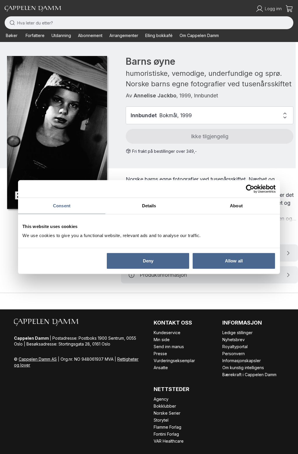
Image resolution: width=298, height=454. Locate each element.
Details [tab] (149, 205)
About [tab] (236, 205)
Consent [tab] (61, 205)
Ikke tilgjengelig (209, 136)
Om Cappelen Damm (199, 35)
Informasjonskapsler (241, 360)
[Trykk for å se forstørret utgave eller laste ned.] (57, 132)
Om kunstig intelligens (243, 367)
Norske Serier (167, 413)
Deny (148, 260)
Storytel (161, 420)
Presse (160, 353)
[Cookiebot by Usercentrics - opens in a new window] (250, 188)
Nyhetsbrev (233, 339)
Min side (162, 339)
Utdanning (61, 35)
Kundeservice (167, 332)
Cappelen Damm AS (38, 359)
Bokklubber (165, 406)
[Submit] (11, 22)
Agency (161, 399)
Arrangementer (123, 35)
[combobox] (149, 22)
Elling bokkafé (159, 35)
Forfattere (35, 35)
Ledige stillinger (237, 332)
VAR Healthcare (169, 441)
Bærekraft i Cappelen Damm (249, 374)
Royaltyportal (235, 346)
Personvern (233, 353)
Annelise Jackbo (155, 95)
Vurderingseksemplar (174, 360)
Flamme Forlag (167, 427)
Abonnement (90, 35)
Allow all (234, 260)
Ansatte (161, 367)
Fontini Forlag (166, 434)
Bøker (11, 35)
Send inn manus (169, 346)
